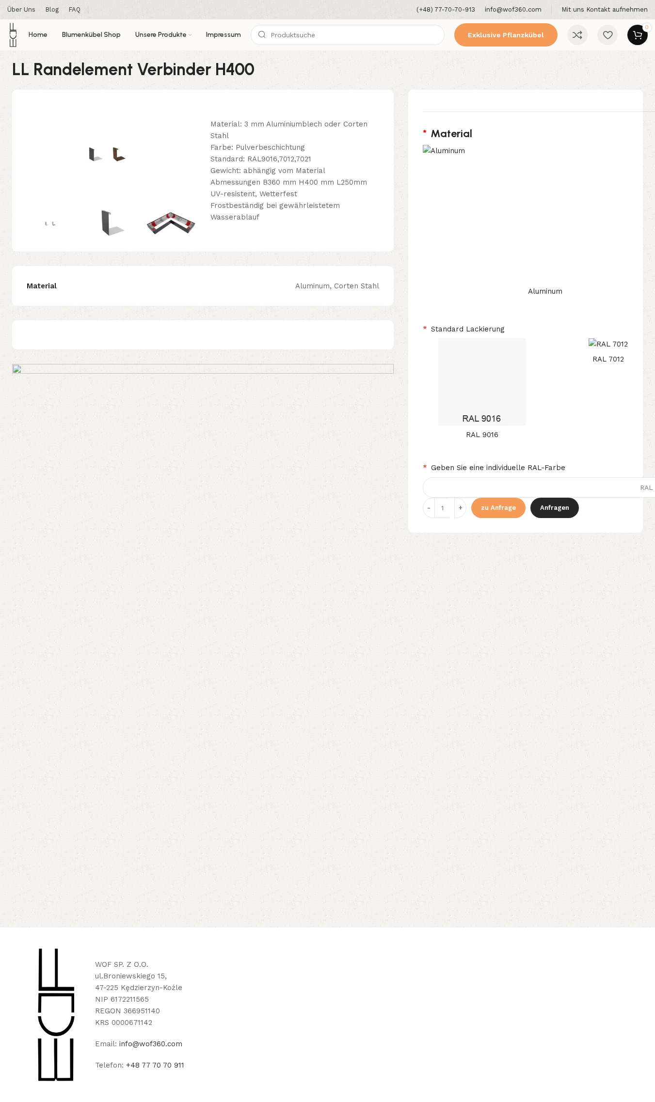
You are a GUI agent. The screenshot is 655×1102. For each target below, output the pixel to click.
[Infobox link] (445, 10)
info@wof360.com (150, 1043)
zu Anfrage (498, 507)
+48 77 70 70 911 (155, 1065)
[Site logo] (13, 34)
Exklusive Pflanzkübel (506, 35)
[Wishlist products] (607, 35)
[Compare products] (577, 35)
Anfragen (554, 507)
